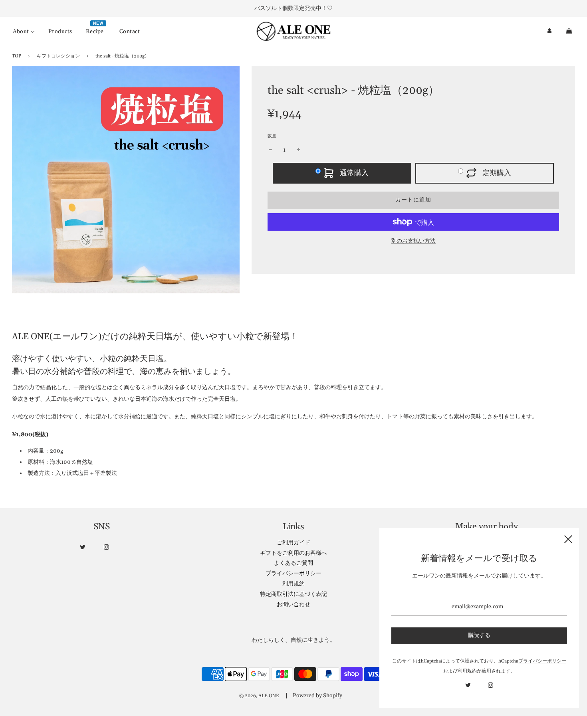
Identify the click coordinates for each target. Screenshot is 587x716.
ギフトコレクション (58, 56)
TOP (16, 56)
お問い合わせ (293, 604)
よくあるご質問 (293, 563)
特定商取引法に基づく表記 (293, 594)
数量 (272, 136)
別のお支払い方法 (413, 241)
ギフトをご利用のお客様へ (293, 553)
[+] (298, 150)
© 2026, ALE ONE (259, 696)
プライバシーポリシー (293, 573)
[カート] (570, 31)
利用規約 (293, 583)
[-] (270, 150)
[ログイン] (549, 31)
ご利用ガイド (293, 542)
